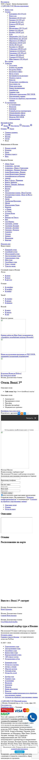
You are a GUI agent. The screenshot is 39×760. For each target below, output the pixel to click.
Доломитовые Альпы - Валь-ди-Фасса (18, 195)
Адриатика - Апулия (12, 166)
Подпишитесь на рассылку (18, 76)
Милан (7, 203)
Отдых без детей (11, 673)
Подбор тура (9, 677)
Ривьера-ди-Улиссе (11, 217)
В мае (7, 314)
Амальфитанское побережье (15, 176)
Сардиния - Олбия (11, 224)
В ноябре (8, 291)
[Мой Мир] (25, 413)
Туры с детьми (10, 264)
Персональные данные (17, 96)
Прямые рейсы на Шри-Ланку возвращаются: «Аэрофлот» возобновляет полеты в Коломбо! (17, 336)
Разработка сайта (7, 707)
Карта (7, 152)
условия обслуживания (9, 721)
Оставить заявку (6, 635)
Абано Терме (9, 164)
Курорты (8, 150)
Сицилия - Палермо (12, 230)
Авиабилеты (13, 90)
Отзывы (8, 507)
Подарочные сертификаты (18, 82)
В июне (7, 276)
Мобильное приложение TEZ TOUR (22, 94)
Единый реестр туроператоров (20, 111)
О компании (9, 681)
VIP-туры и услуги (11, 657)
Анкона (7, 178)
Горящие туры (14, 92)
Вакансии (12, 107)
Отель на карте (10, 509)
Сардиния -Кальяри (12, 226)
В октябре (8, 289)
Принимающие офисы (17, 115)
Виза (6, 156)
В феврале (8, 303)
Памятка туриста (15, 78)
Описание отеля (10, 505)
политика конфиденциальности (22, 719)
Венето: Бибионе (11, 182)
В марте (8, 310)
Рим (6, 219)
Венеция (8, 186)
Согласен (19, 752)
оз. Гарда (8, 211)
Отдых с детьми (10, 667)
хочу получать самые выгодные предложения (19, 495)
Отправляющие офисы (17, 113)
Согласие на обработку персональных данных (19, 500)
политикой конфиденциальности (19, 749)
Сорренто (8, 232)
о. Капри (8, 209)
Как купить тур (14, 84)
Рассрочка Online (15, 69)
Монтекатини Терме (12, 205)
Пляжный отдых (11, 250)
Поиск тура (9, 10)
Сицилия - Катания (12, 228)
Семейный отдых (11, 252)
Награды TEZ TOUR (16, 117)
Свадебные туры (11, 262)
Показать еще (5, 244)
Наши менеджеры (15, 86)
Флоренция (9, 238)
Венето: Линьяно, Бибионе (14, 184)
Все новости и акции (8, 375)
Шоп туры (8, 260)
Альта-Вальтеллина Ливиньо (15, 174)
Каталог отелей (10, 148)
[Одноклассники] (22, 413)
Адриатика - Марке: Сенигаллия (16, 168)
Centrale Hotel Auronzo (9, 615)
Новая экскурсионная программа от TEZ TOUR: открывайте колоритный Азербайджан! (18, 355)
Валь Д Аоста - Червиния (14, 180)
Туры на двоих (10, 266)
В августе (8, 280)
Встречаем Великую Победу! (11, 373)
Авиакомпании (14, 119)
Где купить (13, 65)
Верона (7, 189)
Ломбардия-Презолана (13, 201)
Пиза (7, 215)
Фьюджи (8, 240)
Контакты (12, 109)
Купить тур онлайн (16, 67)
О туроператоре (10, 102)
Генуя (7, 191)
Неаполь (8, 207)
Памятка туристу (11, 154)
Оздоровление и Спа (12, 659)
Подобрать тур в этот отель (10, 411)
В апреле (8, 312)
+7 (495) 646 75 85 (7, 6)
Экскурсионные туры (12, 256)
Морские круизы (11, 669)
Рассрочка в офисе (15, 72)
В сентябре (9, 287)
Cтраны (8, 12)
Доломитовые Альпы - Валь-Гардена (18, 193)
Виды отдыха (14, 74)
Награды (8, 687)
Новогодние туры (11, 653)
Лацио (7, 199)
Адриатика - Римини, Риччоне (16, 170)
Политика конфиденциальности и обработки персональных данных (21, 694)
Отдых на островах (12, 665)
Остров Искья (10, 213)
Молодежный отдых (12, 254)
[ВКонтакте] (19, 413)
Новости (12, 80)
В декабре (8, 299)
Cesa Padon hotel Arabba (9, 622)
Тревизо (8, 236)
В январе (8, 301)
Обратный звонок (20, 701)
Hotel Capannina (6, 609)
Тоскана (8, 234)
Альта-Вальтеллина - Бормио (15, 172)
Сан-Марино (9, 222)
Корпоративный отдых (13, 655)
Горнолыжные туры (12, 258)
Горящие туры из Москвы (10, 637)
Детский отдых (10, 671)
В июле (7, 278)
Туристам (8, 63)
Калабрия (8, 197)
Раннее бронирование (17, 88)
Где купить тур (6, 705)
